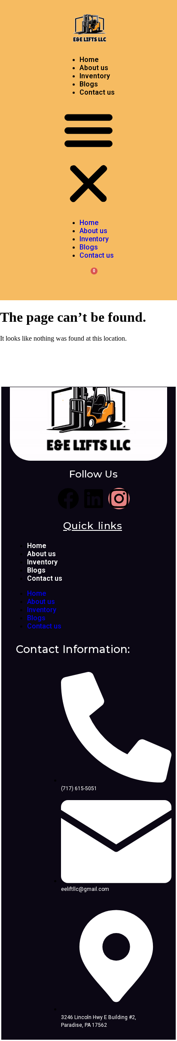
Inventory (94, 76)
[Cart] (88, 278)
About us (93, 68)
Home (89, 59)
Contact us (97, 92)
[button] (88, 157)
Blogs (88, 84)
